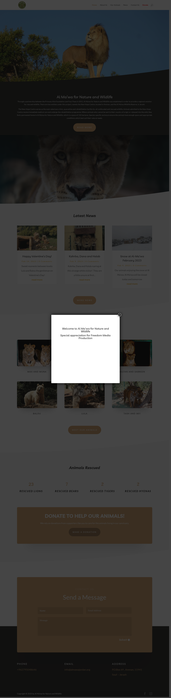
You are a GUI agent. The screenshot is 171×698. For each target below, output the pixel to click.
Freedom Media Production (95, 337)
